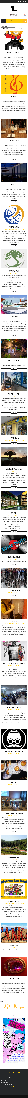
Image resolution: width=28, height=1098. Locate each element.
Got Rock (14, 621)
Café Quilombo (14, 979)
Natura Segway (14, 271)
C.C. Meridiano (14, 317)
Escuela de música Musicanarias (14, 813)
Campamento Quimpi (14, 857)
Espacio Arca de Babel (14, 707)
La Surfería (14, 185)
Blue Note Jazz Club (14, 557)
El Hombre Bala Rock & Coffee (14, 751)
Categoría (4, 26)
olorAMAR (14, 782)
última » (23, 1007)
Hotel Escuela (14, 513)
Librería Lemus (14, 438)
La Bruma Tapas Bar (14, 141)
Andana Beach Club (14, 361)
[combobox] (16, 21)
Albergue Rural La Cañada (14, 469)
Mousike (14, 97)
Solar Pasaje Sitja (14, 590)
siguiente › (15, 1007)
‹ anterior (14, 1004)
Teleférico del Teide (14, 394)
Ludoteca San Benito (14, 901)
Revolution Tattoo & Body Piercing (14, 663)
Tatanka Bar (14, 945)
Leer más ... (14, 71)
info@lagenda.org (7, 1084)
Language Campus (14, 227)
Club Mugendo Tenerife (14, 53)
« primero (6, 1004)
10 (4, 1007)
